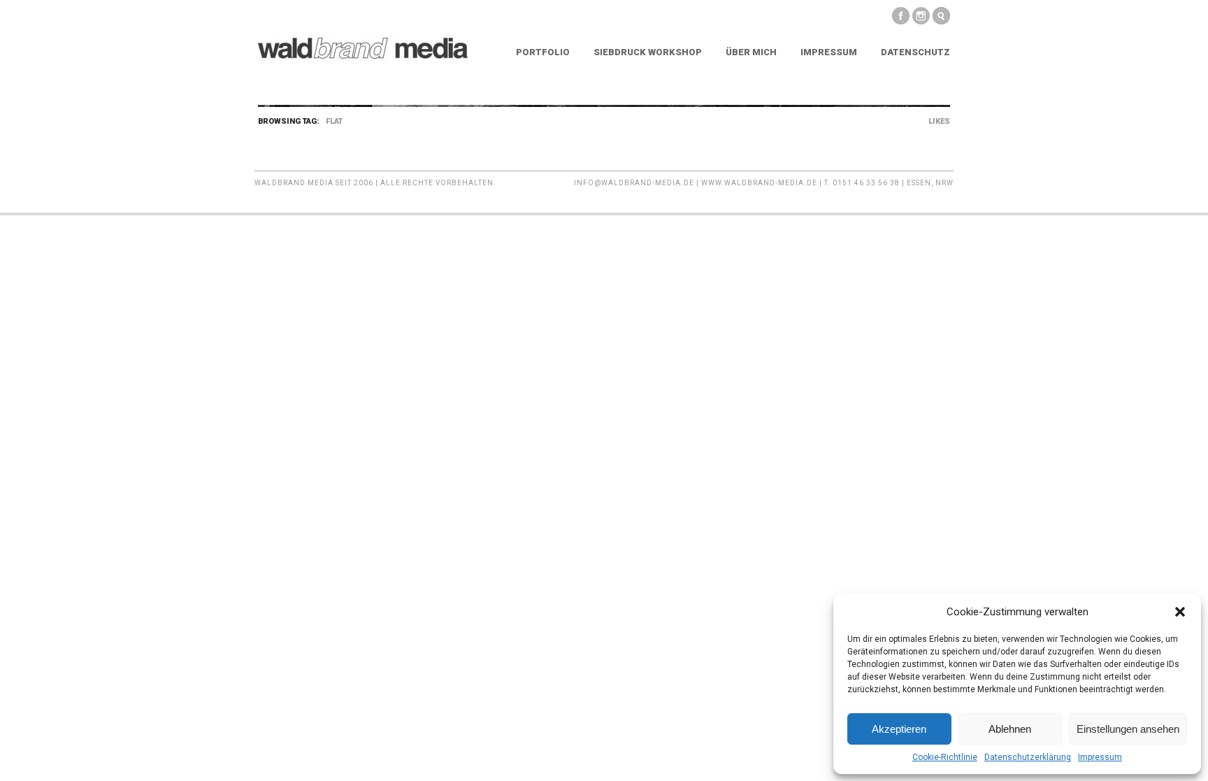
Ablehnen (1009, 729)
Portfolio (543, 52)
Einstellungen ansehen (1128, 729)
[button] (1180, 612)
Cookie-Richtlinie (944, 757)
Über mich (751, 52)
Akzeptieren (899, 729)
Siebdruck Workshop (648, 52)
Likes (939, 121)
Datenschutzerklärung (1027, 757)
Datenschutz (915, 52)
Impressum (1100, 757)
